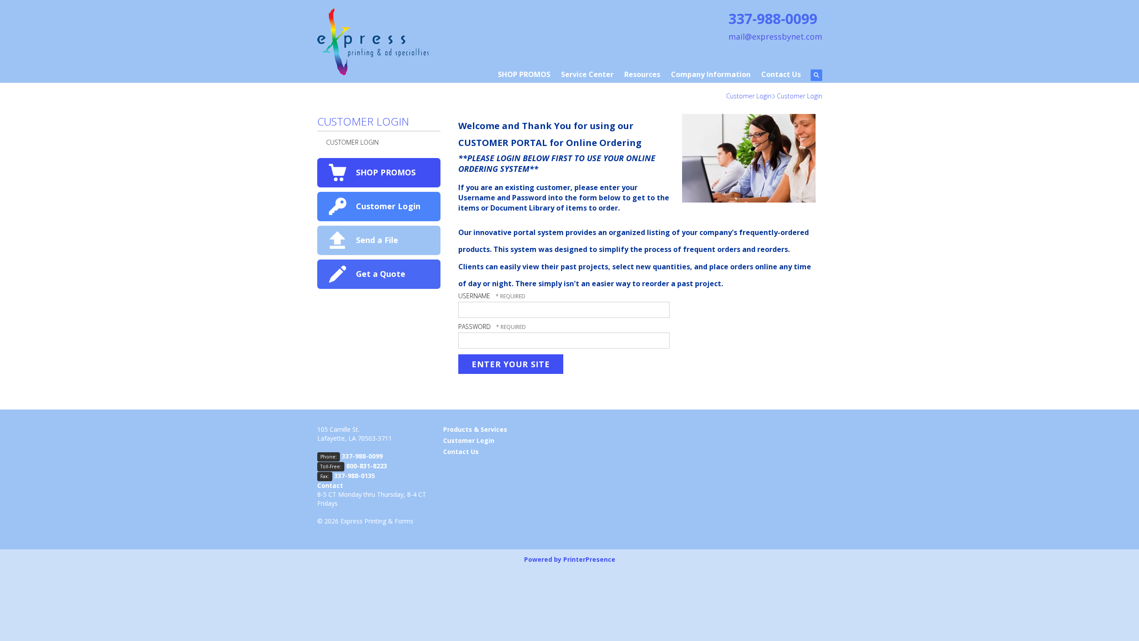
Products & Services (475, 429)
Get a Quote (380, 273)
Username (474, 296)
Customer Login (748, 96)
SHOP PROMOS (524, 74)
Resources (642, 74)
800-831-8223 (366, 466)
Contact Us (781, 74)
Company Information (711, 74)
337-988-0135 (354, 475)
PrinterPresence (589, 559)
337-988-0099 (362, 456)
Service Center (587, 74)
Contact (330, 485)
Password (474, 326)
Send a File (377, 240)
